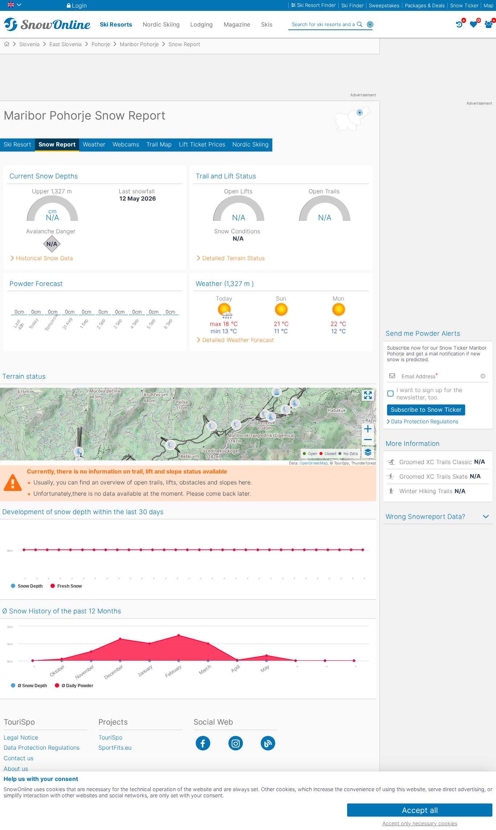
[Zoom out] (368, 439)
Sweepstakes (384, 5)
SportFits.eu (114, 747)
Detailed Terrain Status (233, 258)
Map (488, 5)
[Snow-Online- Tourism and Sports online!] (10, 44)
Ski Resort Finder (316, 5)
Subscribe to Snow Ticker (426, 409)
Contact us (18, 758)
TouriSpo (110, 737)
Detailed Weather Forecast (238, 340)
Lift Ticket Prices (202, 144)
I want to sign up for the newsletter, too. (429, 393)
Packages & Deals (425, 5)
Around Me (370, 24)
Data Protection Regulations (424, 421)
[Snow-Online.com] (47, 24)
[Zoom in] (368, 428)
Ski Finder (352, 5)
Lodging (201, 24)
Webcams (126, 144)
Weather (94, 144)
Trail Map (159, 144)
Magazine (237, 24)
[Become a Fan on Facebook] (203, 743)
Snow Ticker (464, 5)
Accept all (420, 810)
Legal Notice (21, 737)
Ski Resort (17, 144)
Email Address (420, 376)
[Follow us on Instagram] (235, 743)
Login (79, 5)
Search (360, 24)
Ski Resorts (116, 24)
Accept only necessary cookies (419, 823)
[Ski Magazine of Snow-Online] (268, 743)
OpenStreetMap (314, 463)
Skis (266, 24)
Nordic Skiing (250, 144)
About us (16, 768)
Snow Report (57, 144)
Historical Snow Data (44, 258)
